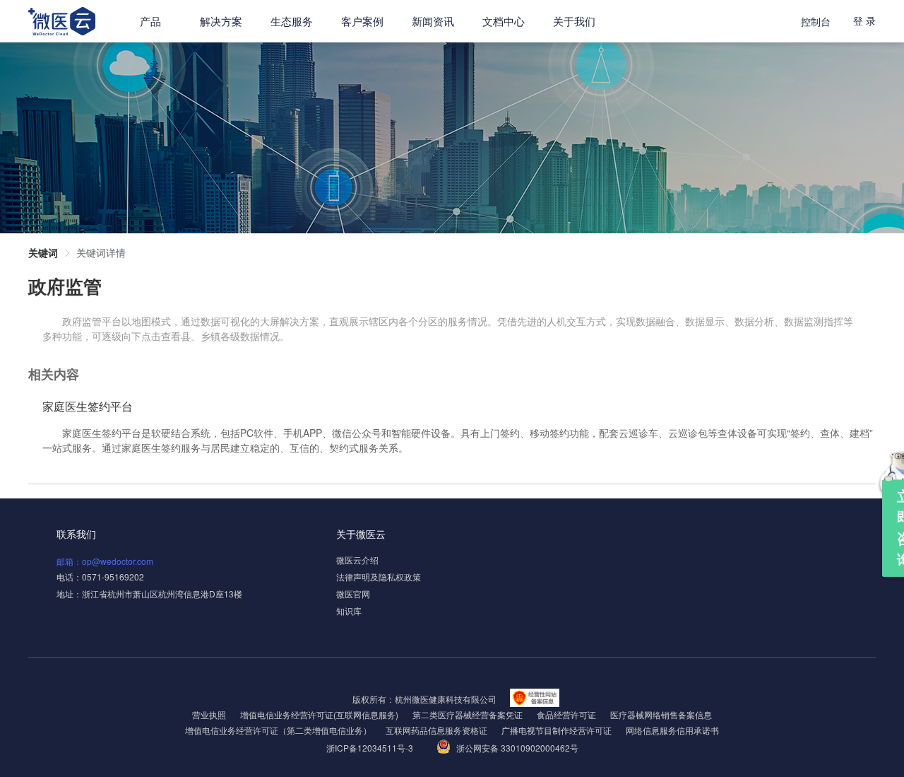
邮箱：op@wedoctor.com (104, 561)
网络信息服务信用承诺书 (672, 730)
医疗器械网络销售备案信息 (661, 714)
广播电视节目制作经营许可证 (556, 730)
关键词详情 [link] (101, 252)
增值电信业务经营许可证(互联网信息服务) (319, 714)
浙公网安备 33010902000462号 (517, 748)
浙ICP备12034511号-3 (370, 748)
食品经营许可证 (566, 714)
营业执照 (209, 714)
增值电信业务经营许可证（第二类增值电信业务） (278, 730)
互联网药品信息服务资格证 (436, 730)
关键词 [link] (43, 252)
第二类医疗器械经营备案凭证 (467, 714)
